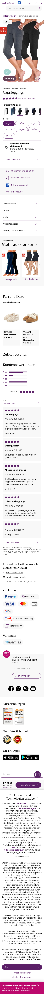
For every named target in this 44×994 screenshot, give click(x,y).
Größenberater (13, 159)
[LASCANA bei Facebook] (11, 688)
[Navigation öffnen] (2, 8)
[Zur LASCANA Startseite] (8, 3)
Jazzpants (11, 279)
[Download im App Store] (11, 757)
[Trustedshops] (7, 739)
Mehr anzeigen (13, 542)
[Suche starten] (39, 8)
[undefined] (38, 264)
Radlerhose (31, 279)
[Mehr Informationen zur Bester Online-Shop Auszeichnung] (8, 716)
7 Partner (21, 803)
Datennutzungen (27, 808)
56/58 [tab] (9, 135)
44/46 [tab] (9, 129)
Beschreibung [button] (9, 203)
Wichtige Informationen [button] (14, 230)
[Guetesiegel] (17, 739)
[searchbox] (21, 8)
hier (13, 847)
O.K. (6, 967)
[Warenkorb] (41, 2)
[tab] (6, 111)
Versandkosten (8, 787)
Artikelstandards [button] (10, 224)
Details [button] (6, 210)
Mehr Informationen (22, 977)
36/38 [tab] (21, 123)
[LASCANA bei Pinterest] (25, 688)
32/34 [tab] (8, 123)
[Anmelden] (30, 2)
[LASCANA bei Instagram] (18, 688)
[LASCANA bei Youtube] (33, 688)
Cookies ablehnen (15, 850)
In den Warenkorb (27, 785)
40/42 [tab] (34, 123)
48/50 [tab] (22, 129)
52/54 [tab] (34, 129)
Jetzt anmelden (22, 675)
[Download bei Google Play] (30, 757)
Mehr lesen (10, 433)
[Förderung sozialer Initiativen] (7, 72)
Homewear (10, 16)
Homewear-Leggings (28, 16)
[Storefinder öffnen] (25, 2)
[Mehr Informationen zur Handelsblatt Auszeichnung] (19, 716)
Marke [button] (6, 217)
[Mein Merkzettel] (35, 2)
